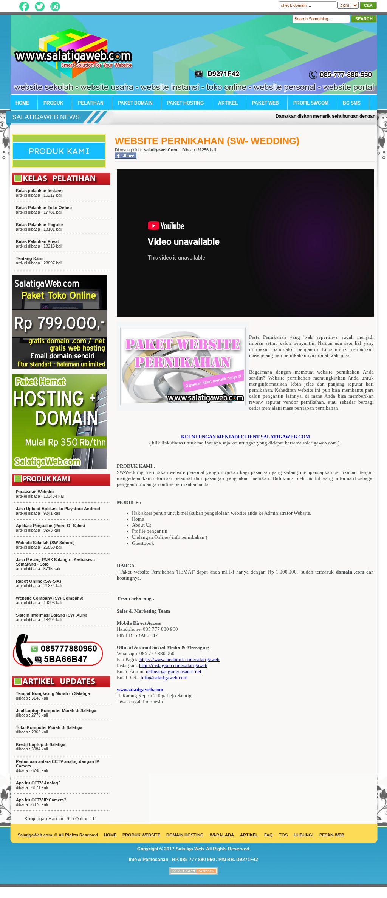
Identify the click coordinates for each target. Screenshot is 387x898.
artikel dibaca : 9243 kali (50, 527)
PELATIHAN (91, 103)
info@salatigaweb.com (164, 677)
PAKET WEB (265, 103)
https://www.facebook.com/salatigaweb (179, 659)
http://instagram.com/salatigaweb (173, 665)
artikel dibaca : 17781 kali (44, 209)
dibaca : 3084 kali (40, 746)
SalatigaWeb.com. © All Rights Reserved (58, 835)
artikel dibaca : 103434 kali (40, 493)
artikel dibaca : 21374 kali (39, 583)
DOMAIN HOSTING (185, 835)
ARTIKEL (228, 103)
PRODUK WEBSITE (141, 835)
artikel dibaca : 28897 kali (39, 260)
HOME (22, 103)
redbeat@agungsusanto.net (173, 671)
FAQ (268, 835)
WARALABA (222, 835)
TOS (283, 835)
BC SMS (352, 103)
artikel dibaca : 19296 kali (50, 600)
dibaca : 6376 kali (41, 802)
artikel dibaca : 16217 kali (39, 192)
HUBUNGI (303, 835)
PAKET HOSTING (185, 103)
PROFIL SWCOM (310, 103)
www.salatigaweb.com (140, 689)
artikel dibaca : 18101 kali (39, 226)
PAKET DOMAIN (135, 103)
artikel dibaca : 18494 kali (51, 617)
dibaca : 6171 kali (38, 785)
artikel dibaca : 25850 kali (45, 544)
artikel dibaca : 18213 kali (39, 243)
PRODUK (53, 103)
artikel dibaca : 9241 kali (58, 510)
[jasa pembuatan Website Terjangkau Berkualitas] (193, 873)
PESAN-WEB (331, 835)
